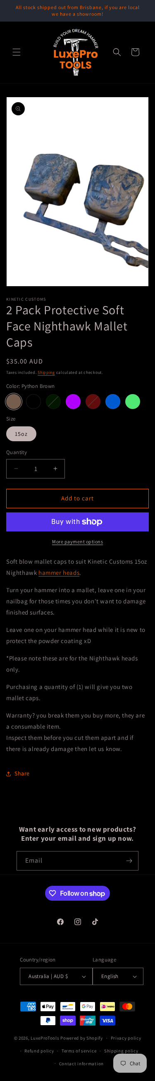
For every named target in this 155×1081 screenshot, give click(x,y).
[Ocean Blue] (112, 401)
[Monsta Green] (132, 401)
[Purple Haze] (73, 401)
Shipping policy (121, 1051)
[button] (16, 52)
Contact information (81, 1064)
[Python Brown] (13, 401)
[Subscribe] (129, 861)
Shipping (46, 372)
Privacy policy (126, 1038)
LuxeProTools (45, 1038)
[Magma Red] (93, 401)
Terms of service (79, 1051)
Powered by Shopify (81, 1038)
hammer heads (58, 572)
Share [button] (22, 773)
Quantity (16, 452)
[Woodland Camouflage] (53, 401)
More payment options (77, 541)
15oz (21, 434)
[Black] (33, 401)
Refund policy (39, 1051)
